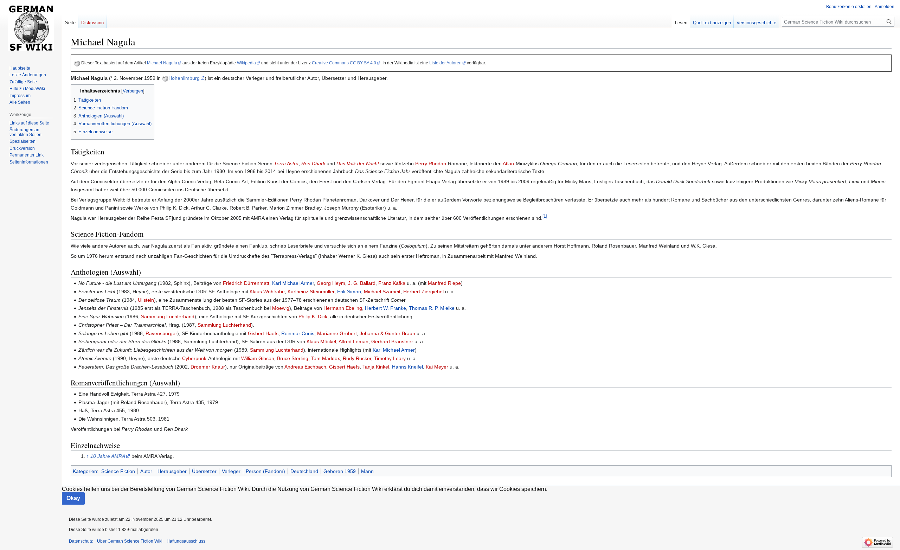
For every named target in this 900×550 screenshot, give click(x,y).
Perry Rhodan (430, 163)
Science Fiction (118, 471)
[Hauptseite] (31, 28)
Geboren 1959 (339, 471)
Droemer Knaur (208, 367)
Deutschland (304, 471)
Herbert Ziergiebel (423, 291)
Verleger (231, 471)
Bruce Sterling (292, 358)
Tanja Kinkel (375, 367)
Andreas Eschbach (305, 367)
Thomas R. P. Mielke (432, 308)
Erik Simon (349, 291)
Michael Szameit (382, 291)
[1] (544, 216)
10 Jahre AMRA (107, 456)
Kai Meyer (437, 367)
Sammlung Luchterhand (167, 316)
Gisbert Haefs (263, 333)
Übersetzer (204, 471)
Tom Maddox (325, 358)
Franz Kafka (391, 283)
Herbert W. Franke (385, 308)
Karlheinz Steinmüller (311, 291)
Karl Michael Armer (293, 283)
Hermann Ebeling (342, 308)
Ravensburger (161, 333)
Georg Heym (331, 283)
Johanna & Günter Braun (387, 333)
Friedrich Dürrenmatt (246, 283)
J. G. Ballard (361, 283)
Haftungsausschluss (186, 541)
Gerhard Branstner (392, 341)
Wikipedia (246, 62)
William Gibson (257, 358)
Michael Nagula (162, 62)
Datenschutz (81, 541)
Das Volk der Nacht (357, 163)
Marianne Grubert (337, 333)
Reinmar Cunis (297, 333)
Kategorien (85, 471)
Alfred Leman (353, 341)
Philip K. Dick (312, 316)
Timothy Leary (390, 358)
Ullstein (146, 300)
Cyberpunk (194, 358)
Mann (367, 471)
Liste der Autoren (445, 62)
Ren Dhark (313, 163)
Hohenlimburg (184, 78)
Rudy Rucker (357, 358)
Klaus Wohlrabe (267, 291)
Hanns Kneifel (407, 367)
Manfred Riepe (444, 283)
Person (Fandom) (265, 471)
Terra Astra (286, 163)
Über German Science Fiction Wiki (129, 541)
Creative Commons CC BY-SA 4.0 (344, 62)
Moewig (280, 308)
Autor (146, 471)
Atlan (508, 163)
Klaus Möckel (321, 341)
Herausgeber (172, 471)
